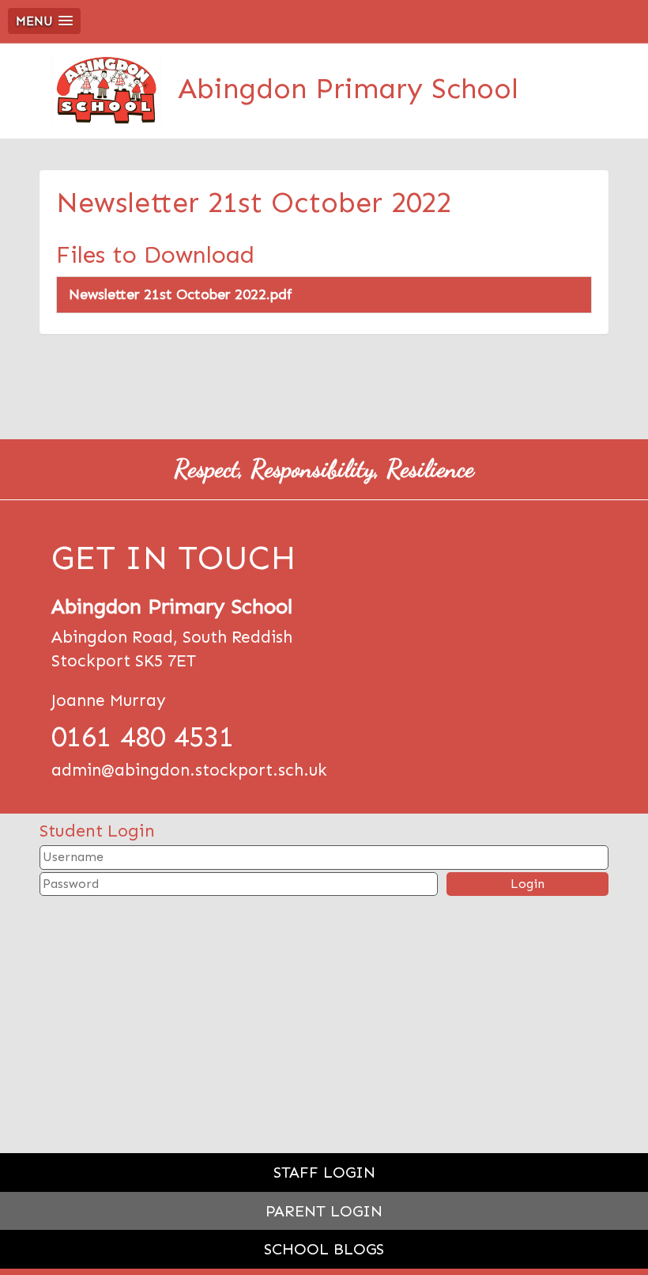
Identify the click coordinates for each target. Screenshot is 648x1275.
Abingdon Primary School (348, 88)
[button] (44, 21)
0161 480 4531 (142, 736)
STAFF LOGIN (324, 1172)
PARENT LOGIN (324, 1210)
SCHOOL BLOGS (324, 1248)
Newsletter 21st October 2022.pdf (180, 294)
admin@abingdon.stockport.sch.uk (189, 770)
